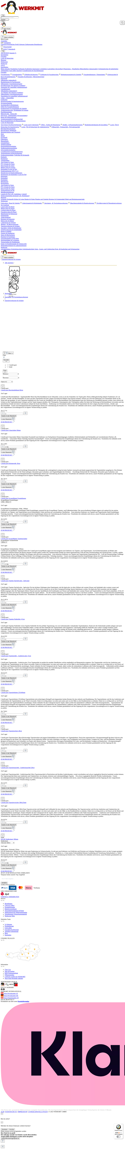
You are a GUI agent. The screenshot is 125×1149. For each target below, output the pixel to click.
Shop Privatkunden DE (11, 996)
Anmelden (4, 41)
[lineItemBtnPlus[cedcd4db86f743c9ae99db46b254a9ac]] (25, 481)
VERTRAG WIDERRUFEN (10, 897)
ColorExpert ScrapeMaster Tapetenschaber (14, 538)
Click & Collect (9, 905)
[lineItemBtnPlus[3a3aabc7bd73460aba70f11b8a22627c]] (25, 602)
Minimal (11, 374)
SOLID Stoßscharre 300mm (9, 839)
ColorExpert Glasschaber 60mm (11, 430)
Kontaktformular (10, 907)
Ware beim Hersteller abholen (14, 978)
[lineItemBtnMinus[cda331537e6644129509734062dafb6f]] (3, 714)
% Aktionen (8, 924)
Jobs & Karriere (9, 971)
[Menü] (3, 15)
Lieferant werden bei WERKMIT (15, 977)
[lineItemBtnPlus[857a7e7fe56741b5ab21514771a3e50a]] (25, 521)
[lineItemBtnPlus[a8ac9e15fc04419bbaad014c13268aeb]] (25, 446)
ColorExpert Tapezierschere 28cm (11, 731)
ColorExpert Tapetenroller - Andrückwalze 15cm (16, 656)
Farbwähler (8, 928)
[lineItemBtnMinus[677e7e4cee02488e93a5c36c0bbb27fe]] (3, 750)
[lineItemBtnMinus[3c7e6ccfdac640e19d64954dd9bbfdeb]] (3, 413)
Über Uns (8, 969)
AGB (2, 1112)
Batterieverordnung (11, 909)
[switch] (119, 1136)
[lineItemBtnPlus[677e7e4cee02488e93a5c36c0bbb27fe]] (25, 750)
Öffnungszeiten (9, 975)
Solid (10, 367)
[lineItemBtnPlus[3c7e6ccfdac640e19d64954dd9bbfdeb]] (25, 413)
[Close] (3, 1146)
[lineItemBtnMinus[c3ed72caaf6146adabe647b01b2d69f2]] (3, 638)
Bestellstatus (8, 903)
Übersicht (4, 44)
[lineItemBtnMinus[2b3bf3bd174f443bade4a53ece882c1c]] (3, 862)
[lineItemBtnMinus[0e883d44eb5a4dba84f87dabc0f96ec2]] (3, 675)
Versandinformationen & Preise (14, 911)
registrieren (7, 43)
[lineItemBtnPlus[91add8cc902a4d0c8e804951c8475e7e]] (25, 822)
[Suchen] (122, 23)
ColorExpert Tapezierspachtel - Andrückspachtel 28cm (17, 767)
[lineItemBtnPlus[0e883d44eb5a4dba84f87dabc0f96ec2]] (25, 675)
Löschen (11, 1129)
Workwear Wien (10, 916)
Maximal (11, 378)
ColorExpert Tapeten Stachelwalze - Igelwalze (15, 581)
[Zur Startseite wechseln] (22, 13)
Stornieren (4, 1129)
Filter (9, 353)
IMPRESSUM (22, 1112)
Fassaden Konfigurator (12, 930)
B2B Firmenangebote (11, 973)
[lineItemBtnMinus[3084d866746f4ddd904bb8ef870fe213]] (3, 563)
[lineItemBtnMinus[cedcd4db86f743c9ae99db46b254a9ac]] (3, 481)
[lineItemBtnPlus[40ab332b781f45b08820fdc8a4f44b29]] (25, 785)
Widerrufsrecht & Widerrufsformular (16, 912)
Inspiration (8, 935)
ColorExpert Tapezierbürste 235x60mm (13, 692)
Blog (6, 933)
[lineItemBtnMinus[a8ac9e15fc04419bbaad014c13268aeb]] (3, 446)
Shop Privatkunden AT (11, 993)
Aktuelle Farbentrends (11, 931)
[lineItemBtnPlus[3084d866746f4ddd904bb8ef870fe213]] (25, 563)
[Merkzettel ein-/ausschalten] (3, 386)
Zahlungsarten (29, 44)
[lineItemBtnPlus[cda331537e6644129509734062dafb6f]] (25, 714)
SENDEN (4, 883)
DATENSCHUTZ (11, 1112)
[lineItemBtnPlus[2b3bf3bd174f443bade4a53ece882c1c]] (25, 862)
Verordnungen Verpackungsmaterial (16, 914)
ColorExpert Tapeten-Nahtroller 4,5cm (13, 619)
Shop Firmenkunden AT (11, 998)
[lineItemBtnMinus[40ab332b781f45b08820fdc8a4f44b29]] (3, 785)
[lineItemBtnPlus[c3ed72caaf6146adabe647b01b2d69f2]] (25, 638)
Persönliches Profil (13, 44)
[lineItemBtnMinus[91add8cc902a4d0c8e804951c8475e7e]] (3, 822)
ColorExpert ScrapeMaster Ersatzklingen (13, 498)
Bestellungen (38, 44)
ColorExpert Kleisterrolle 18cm (10, 463)
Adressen (22, 44)
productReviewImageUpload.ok (10, 1138)
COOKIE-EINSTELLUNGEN (38, 1112)
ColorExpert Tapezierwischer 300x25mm (13, 802)
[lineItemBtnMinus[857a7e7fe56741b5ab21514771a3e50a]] (3, 521)
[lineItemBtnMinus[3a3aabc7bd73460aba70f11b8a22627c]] (3, 602)
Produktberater (9, 926)
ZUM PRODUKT (7, 422)
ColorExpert (13, 365)
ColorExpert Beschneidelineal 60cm (12, 390)
